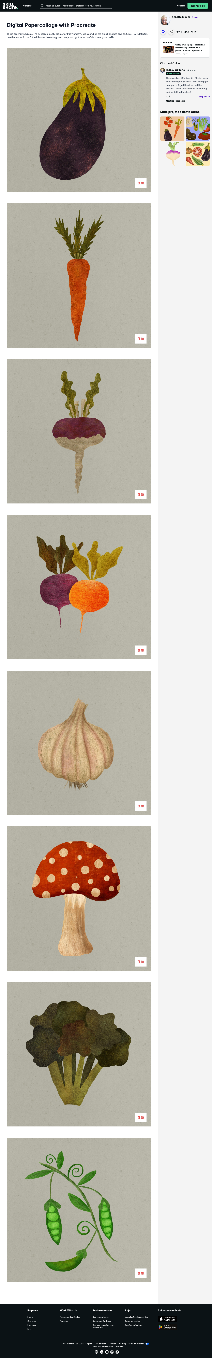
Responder (204, 97)
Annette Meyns (181, 16)
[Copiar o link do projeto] (171, 32)
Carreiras (31, 1321)
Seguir (195, 17)
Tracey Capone (175, 69)
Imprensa (31, 1325)
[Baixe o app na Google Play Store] (171, 1327)
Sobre (30, 1317)
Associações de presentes (136, 1317)
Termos (112, 1344)
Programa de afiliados (70, 1317)
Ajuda (89, 1344)
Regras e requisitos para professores (103, 1326)
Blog (29, 1329)
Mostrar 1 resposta (175, 101)
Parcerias (64, 1321)
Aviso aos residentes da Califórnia (108, 1347)
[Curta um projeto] (163, 32)
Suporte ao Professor (102, 1321)
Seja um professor (101, 1317)
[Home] (10, 6)
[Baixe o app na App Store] (171, 1319)
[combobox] (76, 6)
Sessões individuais (133, 1325)
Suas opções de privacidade (131, 1344)
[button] (33, 5)
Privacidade (101, 1344)
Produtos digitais (132, 1321)
